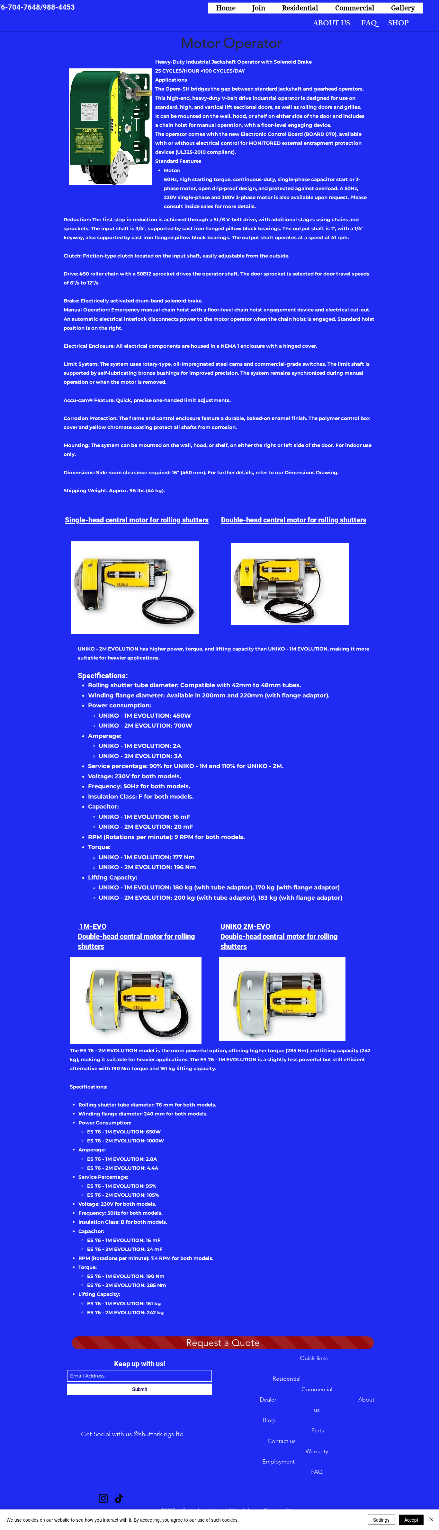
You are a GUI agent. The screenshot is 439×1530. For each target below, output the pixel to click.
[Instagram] (103, 1498)
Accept (411, 1520)
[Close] (431, 1520)
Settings (381, 1520)
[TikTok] (119, 1498)
